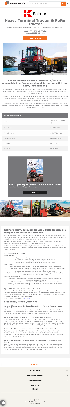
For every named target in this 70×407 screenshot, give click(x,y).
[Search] (63, 4)
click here (27, 299)
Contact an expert (35, 38)
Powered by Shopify (35, 404)
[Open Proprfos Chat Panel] (2, 403)
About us (37, 400)
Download (35, 192)
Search (31, 400)
